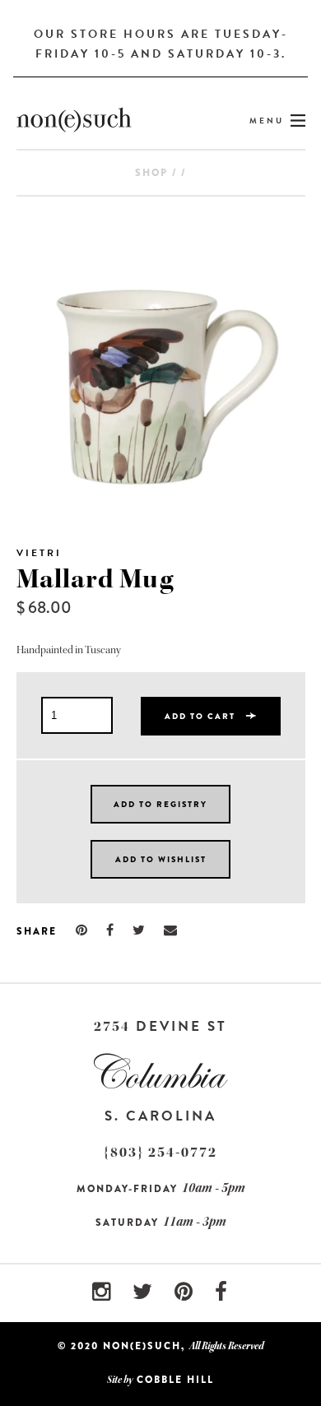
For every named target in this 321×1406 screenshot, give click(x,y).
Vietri (39, 552)
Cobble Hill (175, 1379)
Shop (151, 172)
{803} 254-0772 (160, 1152)
